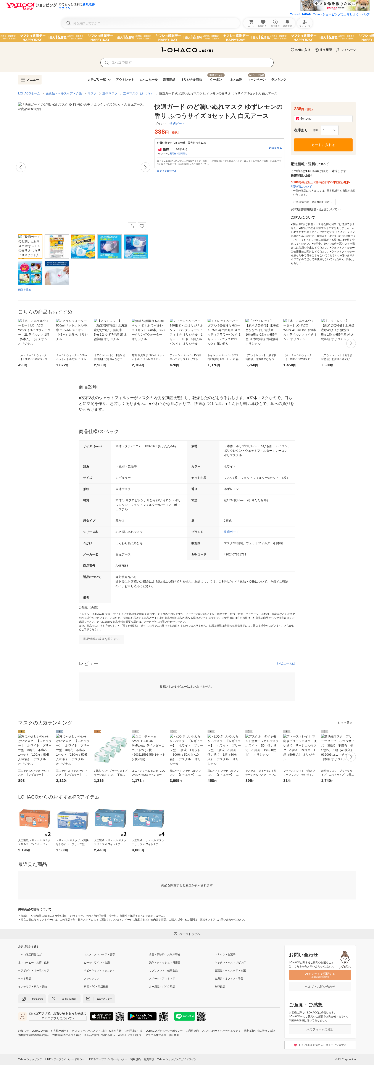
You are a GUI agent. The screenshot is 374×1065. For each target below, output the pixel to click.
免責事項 (149, 1059)
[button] (330, 130)
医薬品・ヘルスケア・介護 (64, 93)
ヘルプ (365, 14)
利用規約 (135, 1059)
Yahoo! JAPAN (300, 14)
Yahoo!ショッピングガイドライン (177, 1059)
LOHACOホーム (29, 93)
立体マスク (110, 93)
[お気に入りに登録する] (142, 226)
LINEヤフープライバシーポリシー (65, 1059)
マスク (92, 93)
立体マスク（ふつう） (138, 93)
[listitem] (51, 954)
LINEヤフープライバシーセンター (107, 1059)
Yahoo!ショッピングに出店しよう (336, 14)
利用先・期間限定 (178, 153)
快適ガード (231, 532)
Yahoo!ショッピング (30, 1059)
